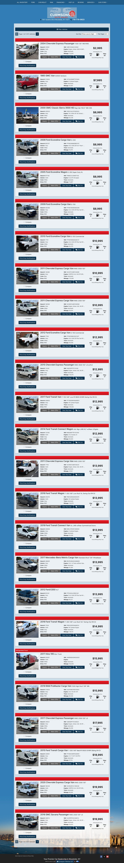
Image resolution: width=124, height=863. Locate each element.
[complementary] (119, 858)
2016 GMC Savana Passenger (61, 814)
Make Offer (54, 57)
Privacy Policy (31, 855)
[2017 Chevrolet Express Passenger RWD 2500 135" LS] (27, 725)
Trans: (65, 51)
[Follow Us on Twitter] (104, 856)
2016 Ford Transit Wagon (67, 493)
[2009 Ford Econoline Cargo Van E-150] (27, 211)
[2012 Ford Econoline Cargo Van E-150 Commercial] (27, 340)
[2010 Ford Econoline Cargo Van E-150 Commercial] (27, 244)
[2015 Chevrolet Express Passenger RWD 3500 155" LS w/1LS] (27, 372)
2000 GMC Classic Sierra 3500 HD (66, 108)
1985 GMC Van (53, 75)
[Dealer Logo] (62, 13)
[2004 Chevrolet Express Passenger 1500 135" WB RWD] (27, 51)
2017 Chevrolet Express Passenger (64, 718)
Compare (28, 61)
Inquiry (44, 57)
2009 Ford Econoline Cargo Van (57, 204)
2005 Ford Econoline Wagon (61, 172)
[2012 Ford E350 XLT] (27, 597)
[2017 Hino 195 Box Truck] (27, 661)
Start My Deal (66, 57)
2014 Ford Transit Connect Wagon (69, 429)
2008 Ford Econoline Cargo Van (58, 140)
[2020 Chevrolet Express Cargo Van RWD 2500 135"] (27, 790)
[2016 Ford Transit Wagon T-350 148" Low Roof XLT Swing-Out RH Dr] (27, 629)
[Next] (37, 34)
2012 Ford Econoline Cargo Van (62, 332)
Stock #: (42, 47)
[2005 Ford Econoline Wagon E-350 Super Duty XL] (27, 179)
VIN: (65, 47)
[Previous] (16, 34)
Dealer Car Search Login (50, 861)
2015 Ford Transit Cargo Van (70, 750)
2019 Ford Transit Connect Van (68, 525)
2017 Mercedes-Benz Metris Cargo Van (70, 557)
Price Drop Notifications (27, 65)
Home (16, 855)
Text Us (80, 57)
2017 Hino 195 (51, 654)
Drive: (42, 53)
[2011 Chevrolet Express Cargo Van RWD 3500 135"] (27, 276)
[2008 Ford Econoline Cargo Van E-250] (27, 147)
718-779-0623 (78, 20)
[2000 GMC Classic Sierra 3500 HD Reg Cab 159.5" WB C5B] (27, 115)
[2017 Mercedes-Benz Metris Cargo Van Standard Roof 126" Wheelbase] (27, 565)
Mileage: (66, 53)
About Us (20, 855)
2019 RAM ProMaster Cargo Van (64, 686)
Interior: (42, 49)
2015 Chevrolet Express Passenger (66, 365)
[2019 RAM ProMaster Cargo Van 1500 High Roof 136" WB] (27, 693)
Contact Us (25, 855)
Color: (42, 51)
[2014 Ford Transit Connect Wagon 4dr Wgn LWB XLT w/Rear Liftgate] (27, 436)
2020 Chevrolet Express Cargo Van (63, 782)
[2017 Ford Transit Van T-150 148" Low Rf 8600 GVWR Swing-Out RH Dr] (27, 404)
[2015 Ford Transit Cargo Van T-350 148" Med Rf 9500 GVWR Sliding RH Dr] (27, 758)
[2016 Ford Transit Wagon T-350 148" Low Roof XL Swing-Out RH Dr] (27, 501)
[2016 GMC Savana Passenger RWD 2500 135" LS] (27, 822)
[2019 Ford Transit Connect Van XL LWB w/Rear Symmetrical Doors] (27, 533)
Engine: (66, 49)
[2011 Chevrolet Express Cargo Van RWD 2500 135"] (27, 308)
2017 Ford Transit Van (68, 397)
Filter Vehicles (62, 29)
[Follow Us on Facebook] (101, 856)
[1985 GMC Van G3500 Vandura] (27, 83)
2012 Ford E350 (49, 589)
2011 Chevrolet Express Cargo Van (62, 268)
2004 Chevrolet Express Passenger (64, 43)
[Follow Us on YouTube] (107, 856)
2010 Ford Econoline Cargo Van (62, 236)
